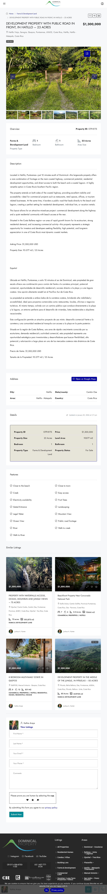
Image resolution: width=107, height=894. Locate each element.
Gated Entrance (20, 506)
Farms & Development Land (27, 13)
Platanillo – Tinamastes (89, 863)
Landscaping (63, 506)
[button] (90, 16)
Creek (15, 492)
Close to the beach (21, 485)
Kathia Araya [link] (18, 706)
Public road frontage (67, 521)
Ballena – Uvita (90, 852)
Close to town (64, 485)
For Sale (10, 41)
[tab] (87, 54)
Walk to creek (64, 528)
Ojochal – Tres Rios (92, 857)
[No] (103, 887)
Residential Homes (65, 852)
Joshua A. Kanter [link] (20, 631)
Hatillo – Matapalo (92, 868)
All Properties (63, 847)
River (15, 528)
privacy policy (51, 807)
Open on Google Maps (85, 378)
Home (11, 13)
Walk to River (19, 535)
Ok (46, 890)
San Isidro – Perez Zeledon (91, 878)
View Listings (26, 727)
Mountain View (64, 513)
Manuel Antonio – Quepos (91, 873)
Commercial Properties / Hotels (65, 873)
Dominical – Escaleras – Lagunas (93, 847)
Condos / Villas (63, 857)
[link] (29, 574)
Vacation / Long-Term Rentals (66, 878)
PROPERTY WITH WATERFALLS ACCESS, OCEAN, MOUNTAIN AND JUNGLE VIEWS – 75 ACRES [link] (28, 599)
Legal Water (18, 513)
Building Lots (62, 863)
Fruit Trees (62, 499)
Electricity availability (22, 499)
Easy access (63, 492)
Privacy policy (57, 890)
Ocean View (18, 521)
